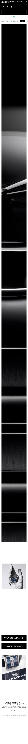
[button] (22, 17)
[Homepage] (14, 17)
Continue (19, 12)
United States (7, 7)
